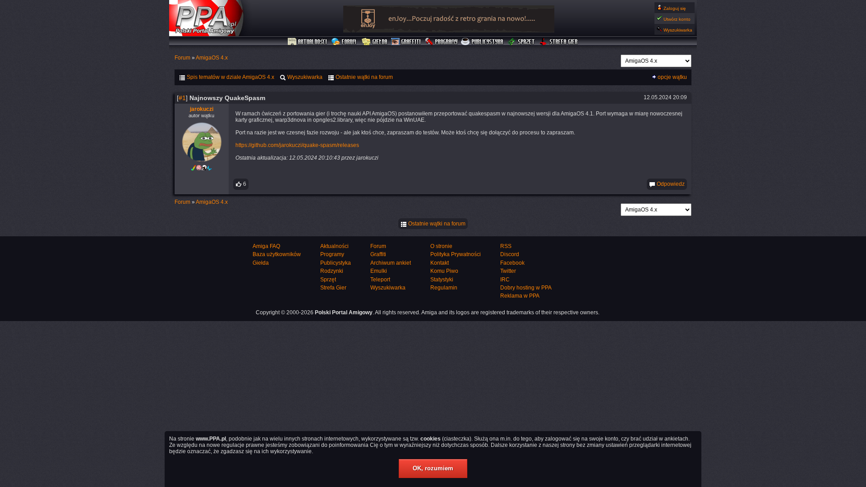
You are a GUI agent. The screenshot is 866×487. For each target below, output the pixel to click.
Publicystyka (482, 42)
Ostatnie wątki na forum (436, 224)
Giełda (374, 42)
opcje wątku (672, 77)
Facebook (512, 263)
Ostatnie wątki (363, 77)
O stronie (441, 246)
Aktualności (307, 42)
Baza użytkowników (277, 254)
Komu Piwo (444, 271)
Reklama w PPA (519, 296)
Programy (441, 42)
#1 (182, 97)
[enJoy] (448, 31)
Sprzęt (522, 42)
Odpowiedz (670, 184)
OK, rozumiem (433, 468)
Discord (509, 254)
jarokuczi (201, 109)
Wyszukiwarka (677, 30)
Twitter (508, 271)
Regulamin (443, 288)
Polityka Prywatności (455, 254)
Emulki (378, 271)
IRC (505, 279)
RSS (505, 246)
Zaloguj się (674, 8)
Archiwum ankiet (390, 263)
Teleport (380, 279)
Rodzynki (331, 271)
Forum (344, 42)
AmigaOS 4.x (212, 58)
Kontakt (439, 263)
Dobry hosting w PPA (526, 288)
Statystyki (441, 279)
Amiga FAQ (266, 246)
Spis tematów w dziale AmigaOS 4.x (229, 77)
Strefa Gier (559, 42)
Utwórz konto (677, 19)
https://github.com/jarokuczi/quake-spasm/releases (297, 145)
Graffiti (406, 42)
